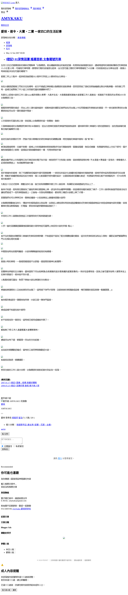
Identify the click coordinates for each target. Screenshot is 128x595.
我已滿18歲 (6, 590)
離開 (14, 590)
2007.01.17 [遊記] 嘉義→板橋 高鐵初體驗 (19, 383)
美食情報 (22, 38)
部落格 (9, 46)
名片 (8, 49)
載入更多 (5, 434)
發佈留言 (5, 449)
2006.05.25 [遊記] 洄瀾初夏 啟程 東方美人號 (20, 386)
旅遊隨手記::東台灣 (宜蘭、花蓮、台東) (33, 425)
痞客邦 (15, 418)
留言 (20, 418)
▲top (3, 429)
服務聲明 (87, 560)
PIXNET (45, 560)
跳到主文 (5, 25)
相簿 (8, 43)
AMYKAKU (11, 18)
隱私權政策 (78, 560)
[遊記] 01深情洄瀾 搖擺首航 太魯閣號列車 (33, 59)
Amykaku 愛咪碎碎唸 (21, 509)
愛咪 (3, 404)
